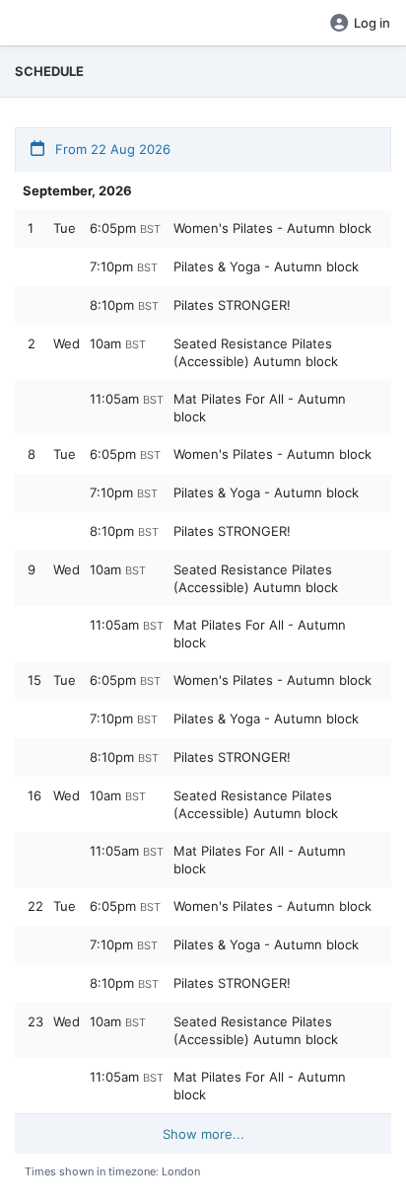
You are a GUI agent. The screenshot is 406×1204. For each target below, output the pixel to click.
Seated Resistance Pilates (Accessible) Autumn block (255, 352)
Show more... (203, 1134)
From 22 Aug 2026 (110, 149)
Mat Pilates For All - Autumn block (259, 407)
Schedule (49, 71)
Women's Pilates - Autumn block (272, 228)
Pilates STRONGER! (232, 305)
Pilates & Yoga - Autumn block (266, 266)
